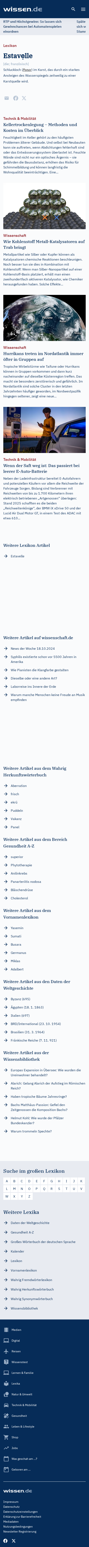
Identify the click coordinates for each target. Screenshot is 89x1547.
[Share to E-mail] (6, 98)
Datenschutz (11, 1507)
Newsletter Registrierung (19, 1531)
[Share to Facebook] (15, 98)
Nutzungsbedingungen (18, 1526)
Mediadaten (11, 1521)
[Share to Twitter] (24, 98)
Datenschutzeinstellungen (20, 1512)
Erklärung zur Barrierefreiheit (22, 1516)
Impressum (10, 1502)
